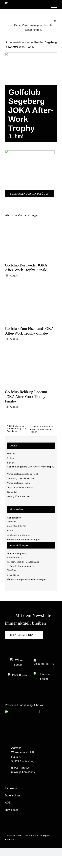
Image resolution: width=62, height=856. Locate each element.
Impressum (11, 788)
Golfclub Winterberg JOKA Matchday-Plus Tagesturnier (16, 428)
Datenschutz (12, 795)
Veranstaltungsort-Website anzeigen (26, 579)
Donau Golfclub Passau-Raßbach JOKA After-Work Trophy (42, 429)
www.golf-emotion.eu (18, 496)
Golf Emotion (14, 517)
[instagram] (12, 734)
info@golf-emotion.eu (24, 772)
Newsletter (11, 809)
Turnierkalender (26, 478)
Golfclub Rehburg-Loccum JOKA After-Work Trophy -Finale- (26, 396)
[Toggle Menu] (54, 6)
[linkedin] (18, 734)
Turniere (11, 478)
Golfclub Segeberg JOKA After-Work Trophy (30, 466)
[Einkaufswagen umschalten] (43, 5)
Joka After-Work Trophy (20, 487)
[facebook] (6, 734)
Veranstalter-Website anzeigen (23, 539)
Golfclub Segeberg (17, 553)
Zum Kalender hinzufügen (29, 193)
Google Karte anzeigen (21, 566)
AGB (8, 802)
